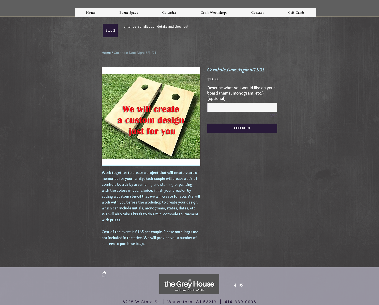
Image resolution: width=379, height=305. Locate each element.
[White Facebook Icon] (235, 285)
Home (106, 53)
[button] (110, 30)
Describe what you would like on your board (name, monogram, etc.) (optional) (241, 93)
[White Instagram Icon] (241, 285)
